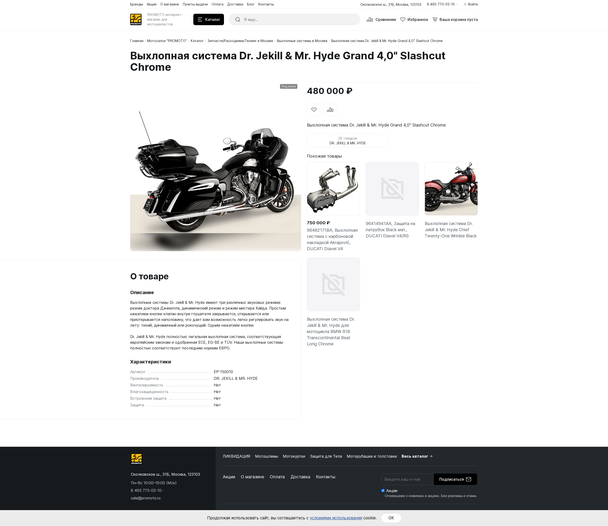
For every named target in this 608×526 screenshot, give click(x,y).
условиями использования (336, 518)
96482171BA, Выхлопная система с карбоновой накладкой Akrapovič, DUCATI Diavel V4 (332, 239)
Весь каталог (415, 456)
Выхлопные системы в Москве (302, 41)
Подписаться (451, 479)
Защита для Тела (326, 456)
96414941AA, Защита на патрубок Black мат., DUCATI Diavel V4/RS (390, 229)
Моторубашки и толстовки (372, 456)
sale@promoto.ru (146, 498)
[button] (442, 4)
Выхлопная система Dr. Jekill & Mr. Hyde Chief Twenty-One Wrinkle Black (451, 229)
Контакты (325, 476)
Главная (136, 41)
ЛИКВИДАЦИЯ (236, 456)
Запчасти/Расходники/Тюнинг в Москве (240, 41)
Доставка (300, 476)
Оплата (277, 476)
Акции (229, 476)
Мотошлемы (266, 456)
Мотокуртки (294, 456)
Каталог (197, 41)
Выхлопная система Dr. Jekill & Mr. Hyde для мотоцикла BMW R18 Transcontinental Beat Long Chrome (331, 331)
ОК (391, 518)
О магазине (252, 476)
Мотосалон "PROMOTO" (167, 41)
